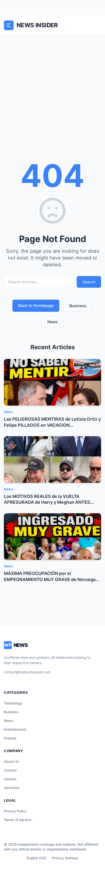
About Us (11, 761)
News (52, 321)
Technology (13, 703)
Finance (10, 738)
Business (77, 305)
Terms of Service (17, 820)
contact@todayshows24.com (27, 672)
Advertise (12, 788)
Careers (10, 779)
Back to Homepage (35, 305)
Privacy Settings (65, 858)
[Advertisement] (52, 90)
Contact (10, 770)
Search (89, 281)
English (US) (36, 858)
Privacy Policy (15, 811)
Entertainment (15, 729)
